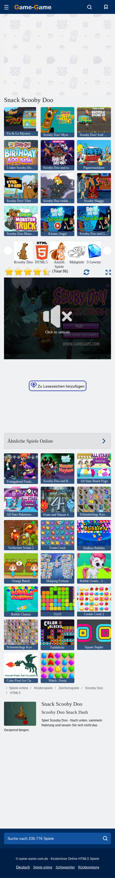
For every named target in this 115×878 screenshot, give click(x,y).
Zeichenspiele (68, 688)
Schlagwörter (65, 867)
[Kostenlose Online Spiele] (33, 7)
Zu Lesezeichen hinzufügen (61, 386)
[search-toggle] (89, 7)
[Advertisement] (49, 54)
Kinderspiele (43, 688)
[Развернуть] (108, 272)
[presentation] (8, 251)
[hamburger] (6, 7)
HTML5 (15, 693)
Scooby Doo (93, 688)
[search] (105, 838)
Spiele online (18, 688)
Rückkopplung (88, 867)
